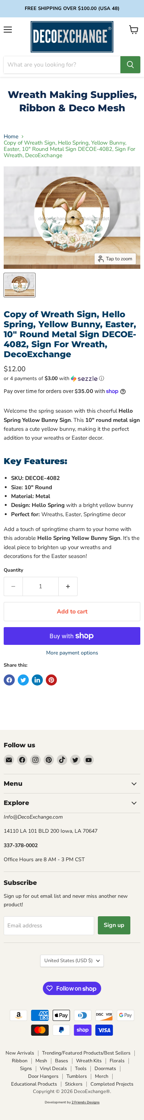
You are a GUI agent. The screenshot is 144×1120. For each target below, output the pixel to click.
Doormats (105, 1068)
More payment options (72, 653)
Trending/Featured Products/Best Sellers (86, 1053)
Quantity (13, 570)
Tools (80, 1068)
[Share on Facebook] (9, 680)
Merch (101, 1076)
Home (11, 136)
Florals (117, 1061)
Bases (61, 1061)
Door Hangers (43, 1076)
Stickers (73, 1084)
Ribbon (19, 1061)
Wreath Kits (89, 1061)
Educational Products (34, 1084)
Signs (26, 1068)
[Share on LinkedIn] (37, 680)
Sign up (114, 925)
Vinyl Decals (53, 1068)
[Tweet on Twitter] (23, 680)
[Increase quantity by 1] (68, 586)
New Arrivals (20, 1053)
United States (68, 960)
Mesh (41, 1061)
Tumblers (76, 1076)
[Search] (130, 64)
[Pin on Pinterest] (51, 680)
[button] (72, 378)
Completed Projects (111, 1084)
